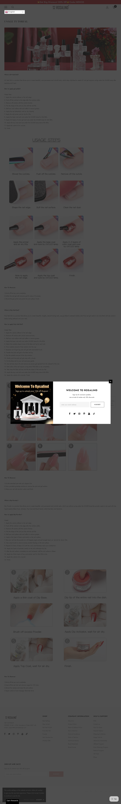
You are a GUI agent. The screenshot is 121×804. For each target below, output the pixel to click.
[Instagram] (79, 413)
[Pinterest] (84, 413)
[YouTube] (89, 413)
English (11, 12)
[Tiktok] (94, 413)
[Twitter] (74, 413)
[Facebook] (69, 413)
